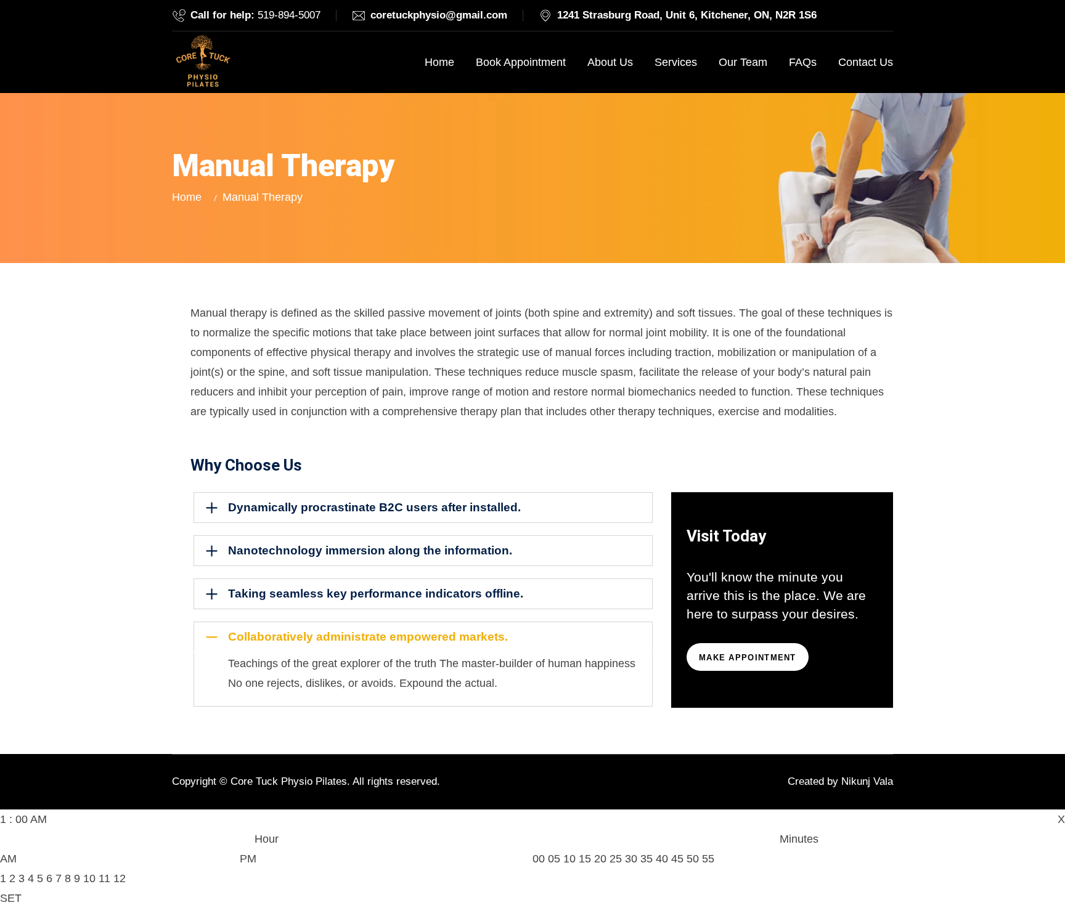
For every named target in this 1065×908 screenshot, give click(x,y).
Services (676, 62)
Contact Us (865, 62)
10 (89, 878)
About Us (610, 62)
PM (248, 859)
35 (646, 859)
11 (104, 878)
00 (538, 859)
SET (11, 898)
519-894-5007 (289, 15)
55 (708, 859)
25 (616, 859)
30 (631, 859)
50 (693, 859)
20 (600, 859)
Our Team (743, 62)
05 (554, 859)
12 (119, 878)
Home (439, 62)
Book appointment (521, 62)
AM (8, 859)
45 (677, 859)
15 (585, 859)
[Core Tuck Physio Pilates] (203, 62)
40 (662, 859)
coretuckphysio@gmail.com (438, 15)
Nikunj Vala (867, 781)
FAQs (803, 62)
